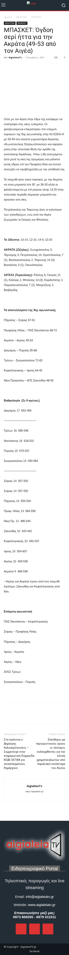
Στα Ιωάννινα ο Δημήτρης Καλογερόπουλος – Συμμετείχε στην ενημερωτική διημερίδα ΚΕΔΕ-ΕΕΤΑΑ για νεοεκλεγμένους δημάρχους (19, 754)
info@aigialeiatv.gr (40, 897)
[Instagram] (34, 796)
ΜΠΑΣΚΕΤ (36, 17)
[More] (25, 66)
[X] (16, 66)
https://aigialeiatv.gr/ (34, 791)
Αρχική (8, 17)
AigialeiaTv (15, 57)
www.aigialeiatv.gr (41, 905)
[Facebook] (8, 66)
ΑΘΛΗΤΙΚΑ (21, 17)
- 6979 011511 (45, 917)
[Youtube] (41, 796)
